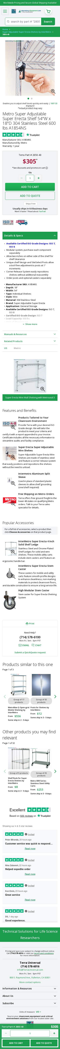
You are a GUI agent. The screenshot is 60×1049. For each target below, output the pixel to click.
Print (31, 623)
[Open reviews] (27, 135)
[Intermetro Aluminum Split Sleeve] (9, 480)
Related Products (13, 341)
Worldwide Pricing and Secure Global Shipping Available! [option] (30, 2)
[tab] (30, 235)
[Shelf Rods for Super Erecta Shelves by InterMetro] (19, 758)
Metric (17, 348)
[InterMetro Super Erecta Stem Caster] (9, 573)
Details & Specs (13, 235)
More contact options (30, 982)
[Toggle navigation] (5, 11)
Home (5, 29)
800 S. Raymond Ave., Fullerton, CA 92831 (30, 977)
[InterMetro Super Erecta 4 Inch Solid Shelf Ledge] (9, 548)
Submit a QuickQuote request (30, 652)
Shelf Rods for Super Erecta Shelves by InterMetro (17, 780)
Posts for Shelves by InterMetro (39, 708)
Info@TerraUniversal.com (30, 969)
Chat (38, 645)
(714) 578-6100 (30, 637)
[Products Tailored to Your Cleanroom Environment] (9, 424)
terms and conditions (44, 953)
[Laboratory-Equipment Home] (30, 11)
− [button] (21, 178)
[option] (30, 379)
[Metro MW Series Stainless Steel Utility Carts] (41, 758)
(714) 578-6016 (30, 966)
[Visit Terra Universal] (13, 11)
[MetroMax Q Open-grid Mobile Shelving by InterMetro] (19, 685)
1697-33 (53, 103)
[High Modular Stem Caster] (9, 600)
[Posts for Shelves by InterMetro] (41, 685)
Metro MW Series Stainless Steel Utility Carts (40, 783)
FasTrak (42, 211)
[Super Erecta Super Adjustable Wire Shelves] (9, 453)
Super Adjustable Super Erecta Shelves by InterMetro (26, 32)
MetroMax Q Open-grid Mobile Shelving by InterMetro (18, 710)
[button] (54, 92)
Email (25, 645)
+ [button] (38, 178)
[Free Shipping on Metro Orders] (9, 500)
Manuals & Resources (15, 334)
